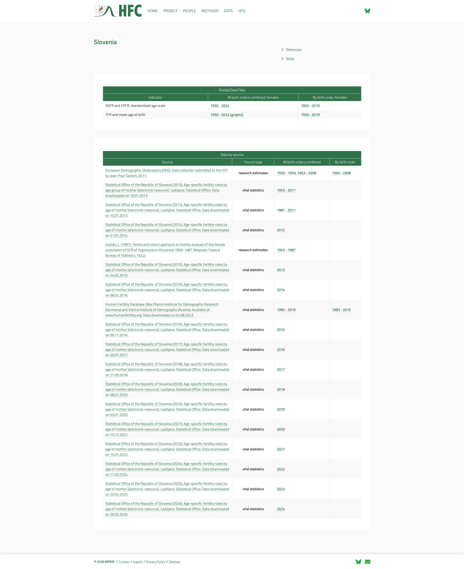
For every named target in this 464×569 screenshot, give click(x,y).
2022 (281, 469)
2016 (281, 349)
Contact (124, 561)
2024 (281, 509)
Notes (290, 58)
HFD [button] (241, 11)
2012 (281, 230)
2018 (281, 389)
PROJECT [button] (170, 11)
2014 (281, 289)
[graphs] (236, 114)
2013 (281, 270)
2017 (281, 369)
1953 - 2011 (286, 190)
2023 (281, 489)
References (294, 49)
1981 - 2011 (286, 210)
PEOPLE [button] (189, 11)
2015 (281, 329)
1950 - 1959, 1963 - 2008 (296, 173)
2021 (281, 449)
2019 (281, 409)
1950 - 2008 (341, 173)
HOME (152, 11)
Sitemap (174, 561)
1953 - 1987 (286, 250)
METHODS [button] (210, 11)
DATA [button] (228, 11)
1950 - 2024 (219, 105)
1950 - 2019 (310, 105)
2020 (281, 429)
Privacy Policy (155, 561)
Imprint (138, 561)
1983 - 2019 (286, 309)
